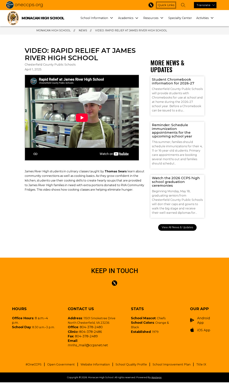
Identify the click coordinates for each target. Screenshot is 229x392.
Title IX (201, 364)
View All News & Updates (177, 227)
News (83, 30)
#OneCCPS (34, 364)
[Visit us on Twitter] (151, 5)
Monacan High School (53, 30)
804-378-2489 (86, 336)
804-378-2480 (91, 327)
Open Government (61, 364)
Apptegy (156, 377)
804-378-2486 (90, 332)
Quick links (166, 5)
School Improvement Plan (172, 364)
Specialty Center (180, 18)
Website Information (95, 364)
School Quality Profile (131, 364)
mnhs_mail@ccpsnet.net (88, 345)
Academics (125, 18)
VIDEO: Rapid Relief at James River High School (131, 30)
